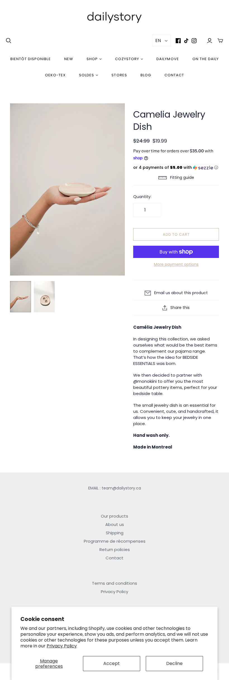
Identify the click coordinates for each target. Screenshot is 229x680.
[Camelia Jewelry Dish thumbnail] (20, 297)
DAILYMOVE (167, 59)
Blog (145, 75)
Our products (114, 516)
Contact (174, 75)
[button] (176, 167)
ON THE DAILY (205, 59)
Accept (111, 663)
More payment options (176, 264)
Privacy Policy (62, 646)
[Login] (210, 41)
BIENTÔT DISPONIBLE (30, 59)
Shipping (114, 533)
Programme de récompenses (114, 541)
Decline (174, 663)
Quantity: (142, 196)
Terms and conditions (114, 583)
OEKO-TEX (55, 75)
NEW (68, 59)
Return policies (114, 549)
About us (114, 524)
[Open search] (8, 40)
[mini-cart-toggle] (220, 41)
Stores (119, 75)
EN (158, 40)
